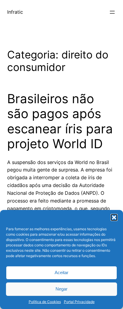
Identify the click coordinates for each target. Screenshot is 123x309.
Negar (61, 288)
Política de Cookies (45, 301)
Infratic (15, 12)
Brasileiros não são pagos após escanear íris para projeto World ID (60, 121)
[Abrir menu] (112, 12)
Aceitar (61, 272)
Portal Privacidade (79, 301)
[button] (114, 217)
